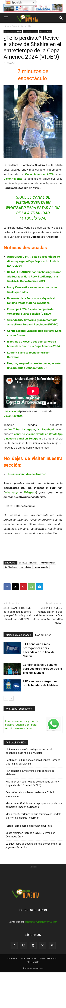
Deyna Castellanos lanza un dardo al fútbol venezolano (30, 794)
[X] (15, 586)
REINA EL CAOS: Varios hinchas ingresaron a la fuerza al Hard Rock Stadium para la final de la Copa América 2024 (34, 276)
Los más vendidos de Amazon (27, 474)
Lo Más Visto (45, 32)
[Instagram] (23, 945)
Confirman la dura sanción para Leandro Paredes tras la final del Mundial (42, 668)
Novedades (26, 567)
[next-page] (11, 698)
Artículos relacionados (18, 635)
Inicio (6, 26)
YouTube (14, 429)
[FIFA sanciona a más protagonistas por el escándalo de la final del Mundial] (12, 648)
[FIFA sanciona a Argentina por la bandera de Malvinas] (12, 685)
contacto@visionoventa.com (41, 921)
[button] (6, 18)
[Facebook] (7, 586)
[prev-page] (6, 698)
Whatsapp (11, 492)
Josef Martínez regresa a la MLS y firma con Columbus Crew (30, 835)
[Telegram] (39, 586)
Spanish (16, 2)
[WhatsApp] (31, 586)
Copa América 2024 (21, 26)
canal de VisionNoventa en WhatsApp (38, 434)
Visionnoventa (41, 567)
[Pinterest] (23, 586)
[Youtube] (52, 945)
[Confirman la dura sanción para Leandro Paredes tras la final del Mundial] (12, 669)
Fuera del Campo (48, 958)
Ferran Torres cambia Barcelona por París (29, 825)
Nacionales (12, 958)
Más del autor (43, 635)
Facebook (48, 429)
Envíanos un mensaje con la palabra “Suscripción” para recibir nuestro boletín (21, 724)
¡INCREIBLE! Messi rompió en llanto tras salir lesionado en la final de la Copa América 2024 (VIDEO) (47, 615)
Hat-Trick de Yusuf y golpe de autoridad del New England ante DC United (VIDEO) (32, 783)
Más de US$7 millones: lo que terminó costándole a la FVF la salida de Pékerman (33, 816)
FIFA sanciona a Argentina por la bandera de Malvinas (30, 772)
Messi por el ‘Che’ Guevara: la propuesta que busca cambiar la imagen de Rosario (34, 805)
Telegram (30, 492)
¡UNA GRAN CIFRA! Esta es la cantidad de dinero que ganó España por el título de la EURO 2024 (33, 261)
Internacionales (30, 32)
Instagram (28, 429)
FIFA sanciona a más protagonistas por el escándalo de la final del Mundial (29, 751)
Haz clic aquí (12, 411)
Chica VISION (33, 962)
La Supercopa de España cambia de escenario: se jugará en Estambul (33, 845)
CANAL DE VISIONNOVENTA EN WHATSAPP (28, 202)
